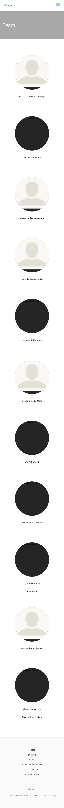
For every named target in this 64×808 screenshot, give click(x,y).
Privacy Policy (50, 795)
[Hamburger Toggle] (58, 5)
